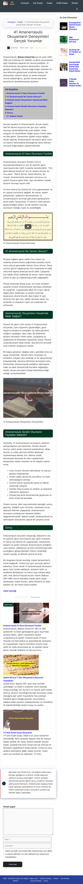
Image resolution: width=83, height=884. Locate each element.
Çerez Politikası (36, 881)
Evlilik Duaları (62, 3)
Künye (46, 881)
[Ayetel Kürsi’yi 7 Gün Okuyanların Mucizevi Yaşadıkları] (21, 674)
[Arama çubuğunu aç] (77, 9)
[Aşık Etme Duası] (9, 3)
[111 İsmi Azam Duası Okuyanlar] (21, 729)
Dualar (49, 3)
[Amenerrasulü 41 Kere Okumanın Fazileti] (31, 622)
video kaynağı (9, 591)
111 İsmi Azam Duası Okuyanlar (17, 732)
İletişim (75, 3)
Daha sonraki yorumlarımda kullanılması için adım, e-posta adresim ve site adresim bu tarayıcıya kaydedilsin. (29, 854)
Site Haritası (65, 878)
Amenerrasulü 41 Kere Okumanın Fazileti (22, 625)
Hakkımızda (33, 878)
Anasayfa (25, 3)
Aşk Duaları (38, 3)
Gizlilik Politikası (45, 878)
